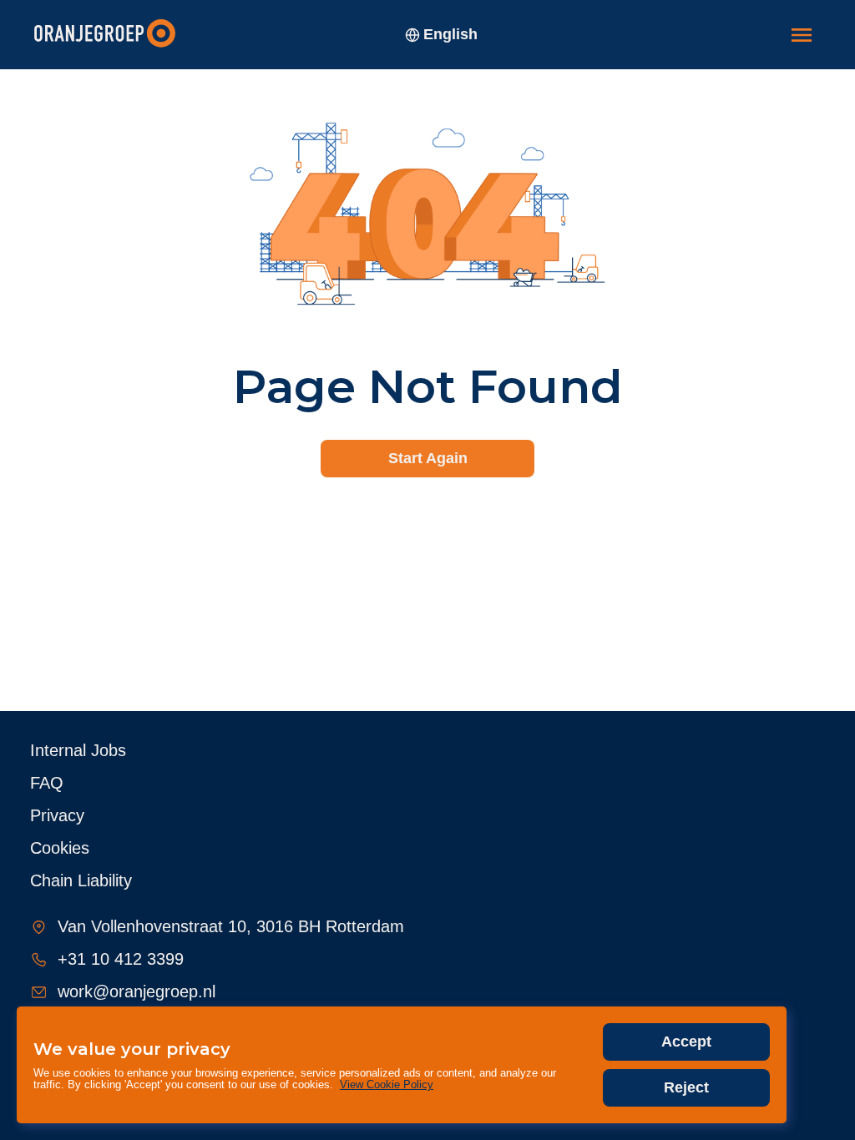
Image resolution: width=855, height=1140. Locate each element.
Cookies (59, 848)
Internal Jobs (78, 750)
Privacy (57, 815)
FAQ (46, 783)
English (450, 34)
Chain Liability (81, 880)
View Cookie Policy (386, 1085)
